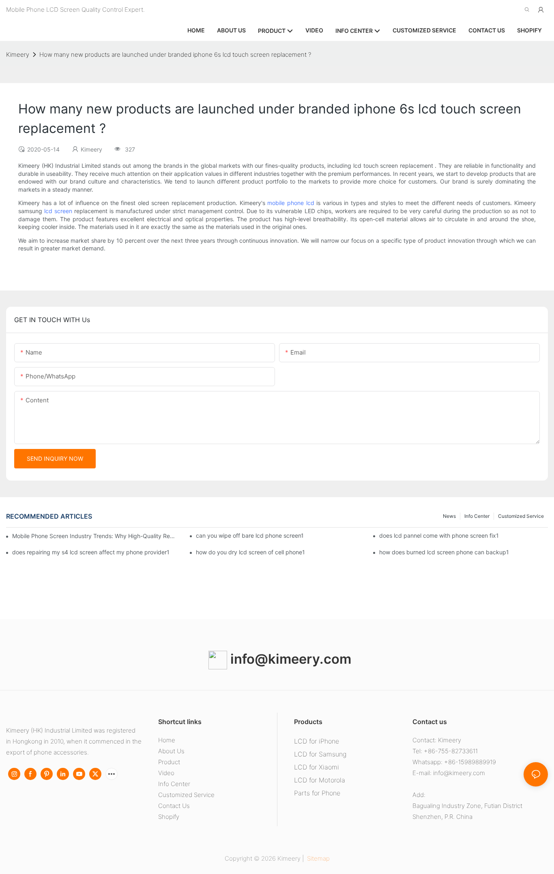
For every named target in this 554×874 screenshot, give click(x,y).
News (449, 516)
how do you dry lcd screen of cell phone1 (250, 552)
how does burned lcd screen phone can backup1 (444, 552)
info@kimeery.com (289, 659)
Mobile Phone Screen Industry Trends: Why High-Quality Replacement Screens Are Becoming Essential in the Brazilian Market (94, 535)
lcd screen (58, 210)
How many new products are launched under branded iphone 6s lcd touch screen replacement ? (175, 54)
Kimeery (17, 54)
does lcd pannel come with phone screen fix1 (439, 535)
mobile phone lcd (290, 202)
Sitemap (317, 858)
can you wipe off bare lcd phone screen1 (250, 535)
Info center (477, 516)
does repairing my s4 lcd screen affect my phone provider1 (91, 552)
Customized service (521, 516)
